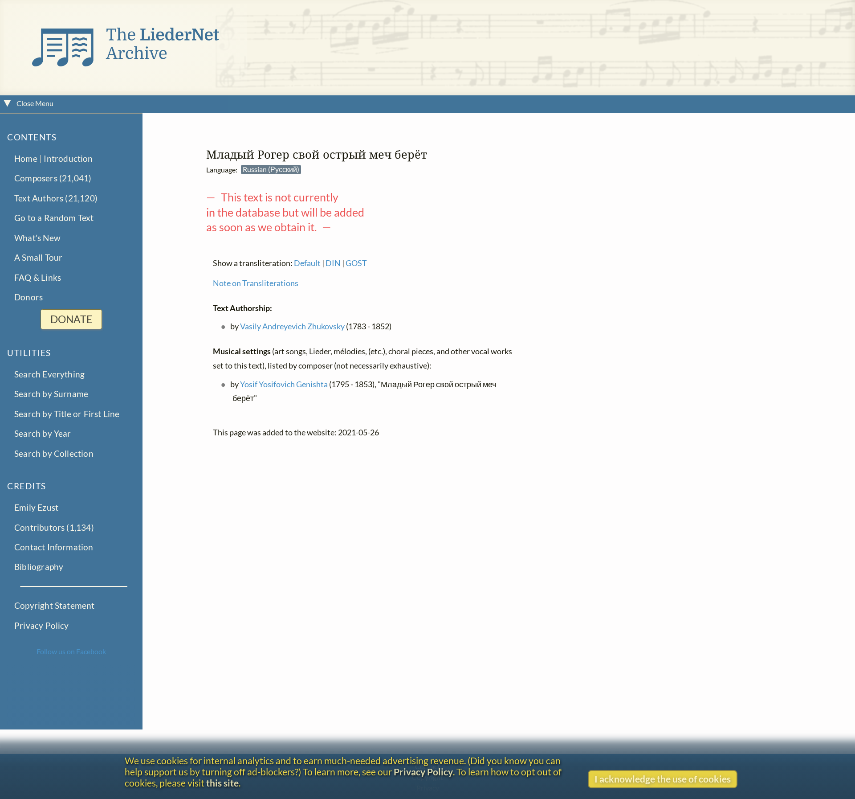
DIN (333, 263)
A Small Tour (38, 257)
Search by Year (42, 433)
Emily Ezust (36, 507)
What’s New (37, 237)
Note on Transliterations (255, 283)
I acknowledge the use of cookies (662, 778)
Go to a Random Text (54, 218)
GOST (356, 263)
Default (307, 263)
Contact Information (54, 547)
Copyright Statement (54, 605)
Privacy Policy (41, 625)
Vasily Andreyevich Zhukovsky (292, 327)
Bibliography (38, 566)
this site (222, 782)
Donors (28, 297)
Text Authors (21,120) (56, 198)
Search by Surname (51, 394)
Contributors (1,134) (54, 527)
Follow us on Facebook (71, 651)
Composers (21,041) (52, 178)
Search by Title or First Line (67, 413)
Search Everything (49, 374)
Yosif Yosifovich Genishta (284, 384)
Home (25, 158)
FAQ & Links (37, 277)
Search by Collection (54, 453)
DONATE (71, 319)
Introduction (68, 158)
